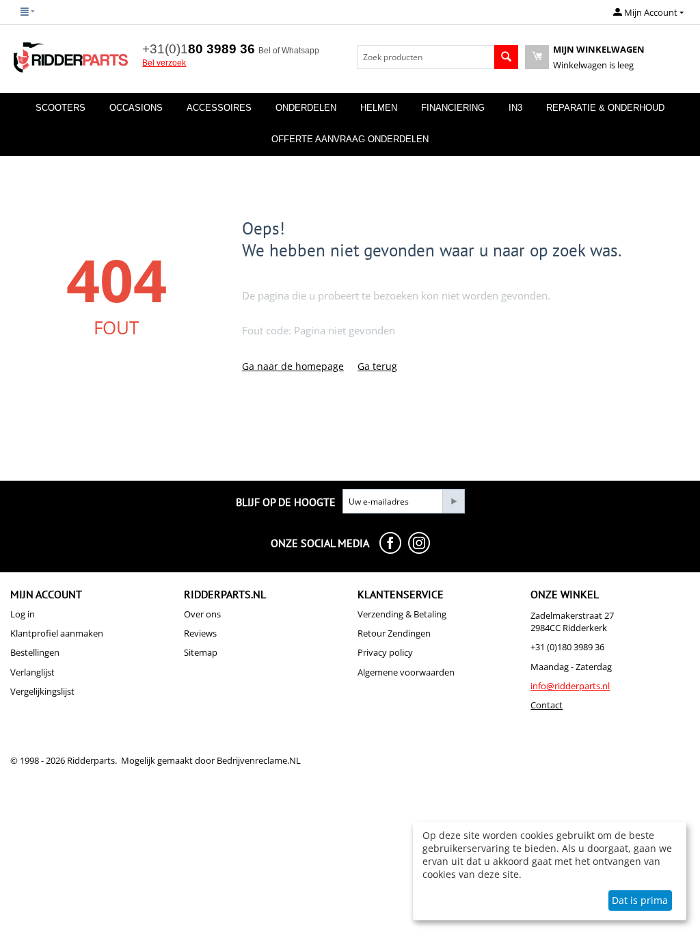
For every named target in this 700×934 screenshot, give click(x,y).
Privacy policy (385, 652)
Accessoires (219, 108)
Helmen (378, 108)
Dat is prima (640, 900)
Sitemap (200, 652)
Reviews (200, 633)
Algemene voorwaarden (406, 672)
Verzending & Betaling (402, 614)
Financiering (453, 108)
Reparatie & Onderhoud (605, 108)
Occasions (136, 108)
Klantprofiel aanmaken (56, 633)
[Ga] (453, 501)
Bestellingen (34, 652)
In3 (515, 108)
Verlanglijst (32, 672)
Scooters (60, 108)
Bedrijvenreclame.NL (259, 760)
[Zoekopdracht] (506, 57)
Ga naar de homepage (293, 366)
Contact (546, 705)
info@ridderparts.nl (570, 686)
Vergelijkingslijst (42, 691)
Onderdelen (305, 108)
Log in (22, 614)
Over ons (202, 614)
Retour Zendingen (394, 633)
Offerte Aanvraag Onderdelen (350, 139)
